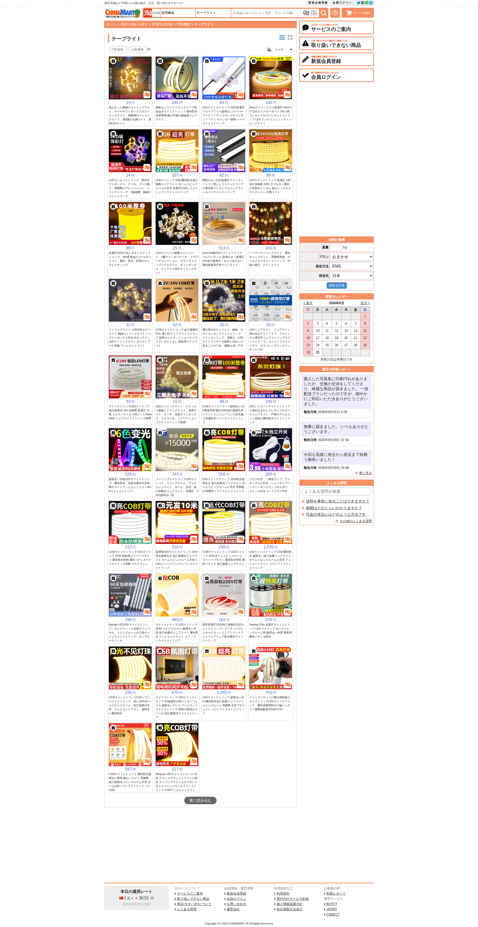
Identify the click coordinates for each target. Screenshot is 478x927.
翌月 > (365, 303)
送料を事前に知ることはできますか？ (337, 501)
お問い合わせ (236, 904)
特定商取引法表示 (289, 909)
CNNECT (333, 914)
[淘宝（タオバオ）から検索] (147, 13)
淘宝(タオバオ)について (194, 904)
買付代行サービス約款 (293, 899)
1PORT (331, 909)
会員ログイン (342, 2)
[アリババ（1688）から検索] (156, 13)
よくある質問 (186, 909)
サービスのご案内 (190, 893)
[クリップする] (113, 61)
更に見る (365, 473)
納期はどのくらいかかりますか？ (334, 508)
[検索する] (323, 13)
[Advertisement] (200, 845)
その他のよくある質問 (356, 521)
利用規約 (283, 893)
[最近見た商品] (335, 13)
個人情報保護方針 (289, 904)
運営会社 (233, 909)
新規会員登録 (318, 2)
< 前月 (308, 303)
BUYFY (331, 904)
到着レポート (336, 893)
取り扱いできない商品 (193, 899)
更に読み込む (200, 800)
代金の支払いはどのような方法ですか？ (338, 514)
